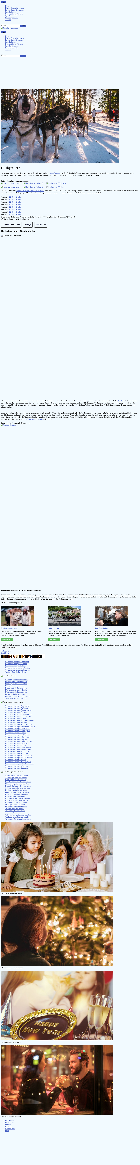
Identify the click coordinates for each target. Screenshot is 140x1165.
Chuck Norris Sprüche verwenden (18, 782)
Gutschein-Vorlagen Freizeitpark (17, 729)
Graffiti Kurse (6, 653)
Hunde (120, 401)
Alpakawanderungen (9, 628)
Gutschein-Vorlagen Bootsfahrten (18, 716)
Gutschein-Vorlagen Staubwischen (18, 758)
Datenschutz (10, 1122)
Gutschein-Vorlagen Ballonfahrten (18, 714)
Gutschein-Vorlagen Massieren (17, 743)
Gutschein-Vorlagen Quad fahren (18, 747)
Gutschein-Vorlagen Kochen (16, 739)
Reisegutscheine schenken (15, 694)
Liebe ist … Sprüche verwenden (17, 794)
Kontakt (8, 1124)
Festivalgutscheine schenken (16, 684)
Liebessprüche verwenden (15, 796)
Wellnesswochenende (34, 419)
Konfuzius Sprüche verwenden (17, 792)
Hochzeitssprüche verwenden (16, 790)
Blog (7, 1131)
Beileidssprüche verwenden (15, 780)
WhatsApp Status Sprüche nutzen (18, 819)
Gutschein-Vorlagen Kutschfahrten (18, 741)
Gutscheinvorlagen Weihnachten (17, 670)
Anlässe (8, 20)
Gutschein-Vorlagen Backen (16, 712)
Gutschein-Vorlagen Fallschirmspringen (20, 727)
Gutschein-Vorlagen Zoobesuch (17, 768)
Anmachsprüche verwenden (16, 778)
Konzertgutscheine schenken (16, 688)
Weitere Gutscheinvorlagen (15, 672)
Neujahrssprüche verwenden (16, 802)
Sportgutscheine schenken (15, 698)
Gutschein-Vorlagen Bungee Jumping (19, 720)
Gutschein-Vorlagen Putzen (15, 745)
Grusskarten (10, 1129)
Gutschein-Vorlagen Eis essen (16, 722)
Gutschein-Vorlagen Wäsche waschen (19, 764)
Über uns (8, 1127)
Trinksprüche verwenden (14, 813)
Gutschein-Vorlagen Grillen (15, 733)
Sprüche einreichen (11, 16)
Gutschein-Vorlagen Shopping (16, 753)
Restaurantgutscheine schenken (17, 696)
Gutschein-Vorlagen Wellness (16, 766)
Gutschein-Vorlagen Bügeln (15, 718)
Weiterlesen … (7, 639)
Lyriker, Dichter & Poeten (14, 14)
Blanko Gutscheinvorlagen (14, 8)
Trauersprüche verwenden (15, 811)
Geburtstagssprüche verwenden (17, 788)
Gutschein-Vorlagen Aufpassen (17, 708)
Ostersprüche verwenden (15, 804)
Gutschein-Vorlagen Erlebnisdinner (18, 724)
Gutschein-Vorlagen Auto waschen (18, 710)
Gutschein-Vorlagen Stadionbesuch (18, 755)
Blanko (18, 197)
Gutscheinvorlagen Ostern (15, 666)
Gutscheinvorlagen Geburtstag (17, 662)
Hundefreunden (55, 173)
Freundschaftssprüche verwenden (18, 786)
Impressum (9, 1120)
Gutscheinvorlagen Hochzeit (16, 664)
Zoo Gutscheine (101, 628)
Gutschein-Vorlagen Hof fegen (17, 735)
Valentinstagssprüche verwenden (18, 815)
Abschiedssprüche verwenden (16, 776)
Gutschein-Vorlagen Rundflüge (17, 751)
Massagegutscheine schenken (16, 690)
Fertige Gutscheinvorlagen (14, 10)
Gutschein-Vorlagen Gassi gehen (17, 731)
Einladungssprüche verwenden (17, 784)
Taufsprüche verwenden (14, 809)
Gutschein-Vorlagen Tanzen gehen (18, 762)
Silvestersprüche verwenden (16, 807)
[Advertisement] (70, 73)
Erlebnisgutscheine (11, 18)
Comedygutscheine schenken (16, 680)
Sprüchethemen (10, 12)
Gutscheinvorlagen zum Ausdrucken (30, 191)
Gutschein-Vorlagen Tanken (15, 760)
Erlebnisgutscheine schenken (16, 682)
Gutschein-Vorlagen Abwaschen (17, 706)
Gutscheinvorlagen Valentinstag (17, 668)
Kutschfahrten (53, 628)
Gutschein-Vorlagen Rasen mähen (18, 749)
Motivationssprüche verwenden (17, 798)
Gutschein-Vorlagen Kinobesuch (17, 737)
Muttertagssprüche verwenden (17, 800)
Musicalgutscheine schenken (16, 692)
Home (7, 6)
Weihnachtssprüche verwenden (17, 817)
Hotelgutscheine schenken (15, 686)
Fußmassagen (6, 651)
